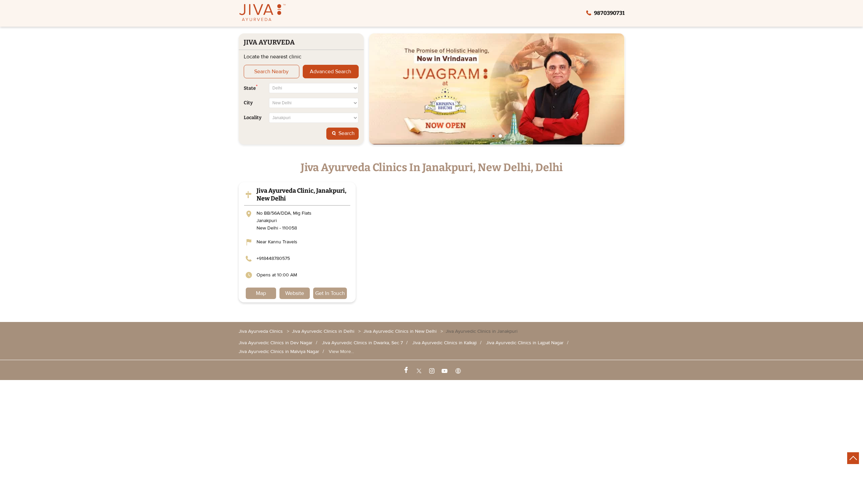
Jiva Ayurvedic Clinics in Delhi (323, 331)
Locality (253, 117)
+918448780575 (273, 258)
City (248, 103)
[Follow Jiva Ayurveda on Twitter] (418, 370)
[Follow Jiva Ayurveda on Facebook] (405, 370)
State (251, 87)
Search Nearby (271, 71)
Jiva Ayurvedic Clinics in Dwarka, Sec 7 (362, 343)
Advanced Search (330, 71)
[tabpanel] (497, 88)
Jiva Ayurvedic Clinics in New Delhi (400, 331)
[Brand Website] (457, 370)
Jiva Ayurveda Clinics (261, 331)
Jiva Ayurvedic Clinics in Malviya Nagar (279, 351)
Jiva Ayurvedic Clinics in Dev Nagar (276, 343)
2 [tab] (500, 136)
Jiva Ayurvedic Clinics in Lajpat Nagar (525, 343)
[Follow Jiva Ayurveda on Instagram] (431, 370)
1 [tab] (493, 136)
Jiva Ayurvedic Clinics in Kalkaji (444, 343)
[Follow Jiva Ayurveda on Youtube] (444, 370)
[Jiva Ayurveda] (263, 13)
